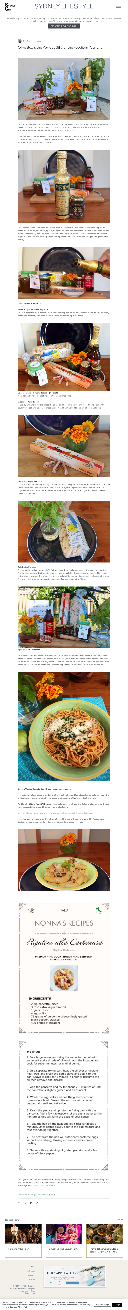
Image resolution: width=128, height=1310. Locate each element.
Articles (32, 1279)
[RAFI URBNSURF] (104, 1234)
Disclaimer (31, 1275)
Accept (117, 1304)
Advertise (31, 1271)
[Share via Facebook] (19, 1203)
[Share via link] (37, 1203)
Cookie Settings (102, 1304)
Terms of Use (30, 1293)
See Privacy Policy (21, 1307)
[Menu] (118, 6)
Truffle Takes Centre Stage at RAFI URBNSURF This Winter (104, 1250)
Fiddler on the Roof (18, 1248)
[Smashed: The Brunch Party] (64, 1234)
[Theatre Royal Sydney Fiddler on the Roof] (23, 1234)
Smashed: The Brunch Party (63, 1248)
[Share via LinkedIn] (31, 1203)
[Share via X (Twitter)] (25, 1203)
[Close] (125, 1304)
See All (120, 1219)
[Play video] (64, 273)
